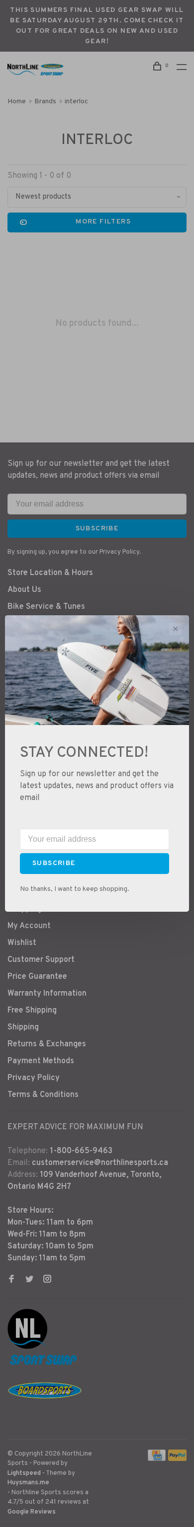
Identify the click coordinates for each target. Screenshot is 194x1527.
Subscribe (54, 863)
